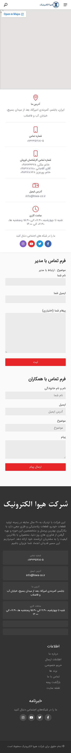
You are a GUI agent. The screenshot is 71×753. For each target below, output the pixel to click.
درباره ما (53, 654)
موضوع (61, 421)
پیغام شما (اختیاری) (54, 310)
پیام (63, 437)
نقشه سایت (53, 688)
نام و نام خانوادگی (55, 388)
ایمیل (62, 404)
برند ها (53, 671)
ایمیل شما (60, 293)
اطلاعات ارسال (53, 659)
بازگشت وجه (53, 682)
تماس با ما (53, 676)
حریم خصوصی (53, 665)
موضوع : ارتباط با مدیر (52, 270)
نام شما (61, 275)
